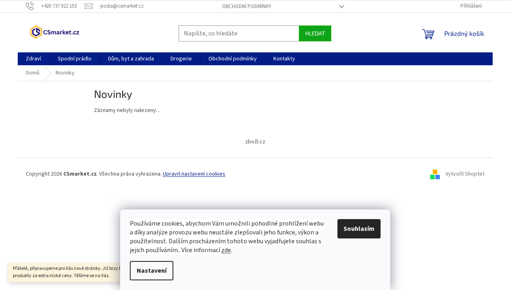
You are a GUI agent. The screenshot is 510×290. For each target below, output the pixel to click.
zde (226, 250)
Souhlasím (359, 228)
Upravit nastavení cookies (194, 174)
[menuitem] (33, 58)
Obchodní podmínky (246, 6)
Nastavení (152, 270)
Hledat (315, 33)
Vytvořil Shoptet (465, 174)
